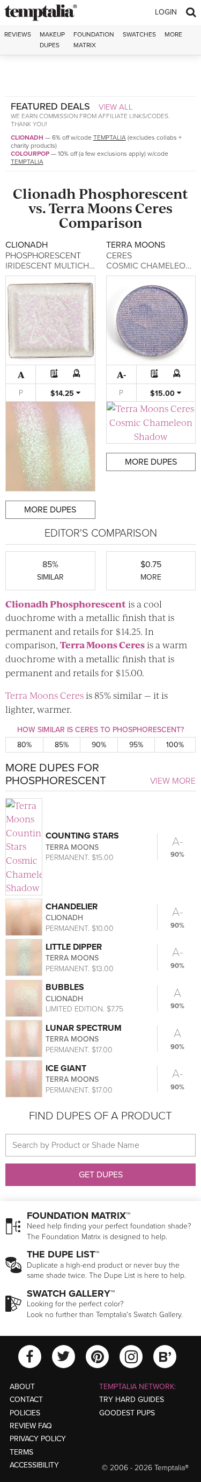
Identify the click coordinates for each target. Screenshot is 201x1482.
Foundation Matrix (93, 39)
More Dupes (50, 509)
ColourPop (30, 153)
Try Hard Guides (131, 1399)
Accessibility (34, 1465)
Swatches (139, 34)
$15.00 (163, 393)
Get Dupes (101, 1174)
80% (24, 744)
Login (166, 12)
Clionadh (27, 137)
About (22, 1386)
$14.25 (63, 393)
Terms (21, 1452)
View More (173, 781)
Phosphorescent (133, 193)
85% (62, 744)
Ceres (154, 207)
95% (136, 744)
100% (175, 744)
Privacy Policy (38, 1438)
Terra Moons (90, 207)
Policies (25, 1413)
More (173, 34)
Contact (26, 1399)
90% (99, 744)
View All (116, 107)
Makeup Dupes (52, 39)
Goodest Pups (127, 1413)
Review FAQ (31, 1425)
